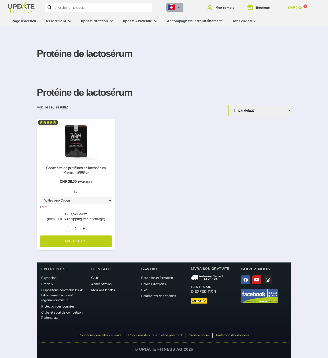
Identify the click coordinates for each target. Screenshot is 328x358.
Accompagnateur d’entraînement (194, 21)
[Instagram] (268, 279)
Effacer (44, 207)
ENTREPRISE (54, 269)
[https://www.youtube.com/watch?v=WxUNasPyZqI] (256, 279)
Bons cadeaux (243, 21)
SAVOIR (149, 269)
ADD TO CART (76, 241)
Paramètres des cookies (158, 296)
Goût (76, 192)
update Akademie (137, 21)
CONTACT (101, 269)
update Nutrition (94, 21)
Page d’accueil (24, 21)
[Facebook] (245, 279)
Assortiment (56, 21)
